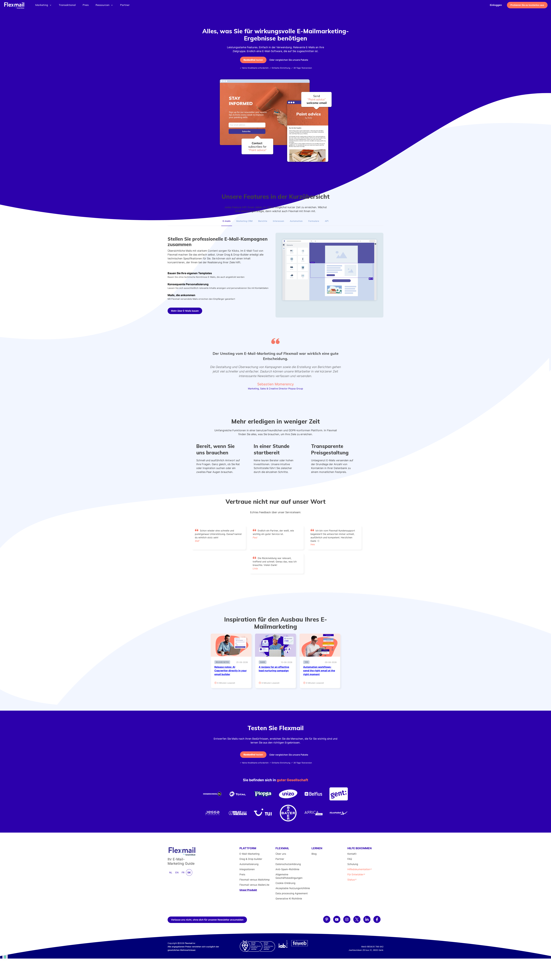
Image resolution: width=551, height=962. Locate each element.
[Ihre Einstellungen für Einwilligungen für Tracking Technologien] (5, 957)
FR (183, 872)
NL (170, 872)
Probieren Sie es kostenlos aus (527, 5)
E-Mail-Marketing (249, 853)
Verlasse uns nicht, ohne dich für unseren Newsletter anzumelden (207, 919)
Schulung (352, 864)
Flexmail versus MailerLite (254, 884)
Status (351, 879)
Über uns (281, 853)
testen (253, 59)
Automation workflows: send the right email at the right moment (319, 671)
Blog (314, 853)
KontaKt (351, 853)
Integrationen (247, 869)
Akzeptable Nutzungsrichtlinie (293, 888)
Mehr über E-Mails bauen (185, 310)
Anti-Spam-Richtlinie (287, 869)
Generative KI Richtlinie (289, 898)
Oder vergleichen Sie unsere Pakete (288, 59)
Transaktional (67, 5)
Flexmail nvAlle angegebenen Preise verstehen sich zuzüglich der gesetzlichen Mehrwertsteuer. (193, 946)
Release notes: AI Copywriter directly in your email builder (230, 671)
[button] (226, 221)
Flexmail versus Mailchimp (254, 879)
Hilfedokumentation (358, 869)
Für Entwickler (355, 874)
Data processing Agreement (292, 893)
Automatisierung (248, 864)
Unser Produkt (248, 890)
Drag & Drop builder (250, 859)
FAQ (349, 859)
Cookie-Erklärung (285, 883)
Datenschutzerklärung (288, 864)
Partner (125, 5)
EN (177, 872)
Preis (86, 5)
